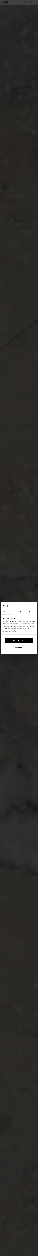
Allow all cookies (19, 641)
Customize (18, 647)
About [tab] (31, 612)
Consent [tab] (7, 612)
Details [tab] (19, 612)
